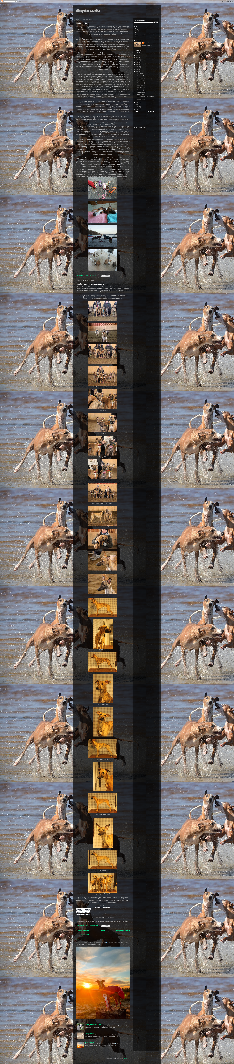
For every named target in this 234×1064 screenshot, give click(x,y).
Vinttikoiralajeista (89, 1033)
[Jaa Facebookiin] (107, 276)
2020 (137, 60)
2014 (137, 102)
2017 (137, 67)
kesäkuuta (140, 85)
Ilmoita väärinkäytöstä (141, 127)
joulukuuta (140, 73)
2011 (137, 109)
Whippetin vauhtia (88, 10)
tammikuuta (140, 99)
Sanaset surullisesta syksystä (93, 1024)
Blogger (126, 1058)
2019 (137, 62)
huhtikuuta (140, 90)
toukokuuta (140, 87)
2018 (137, 64)
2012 (137, 107)
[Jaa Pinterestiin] (109, 276)
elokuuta (139, 80)
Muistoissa (138, 33)
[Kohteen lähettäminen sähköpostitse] (102, 276)
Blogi (136, 29)
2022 (137, 55)
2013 (137, 104)
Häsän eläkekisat (81, 940)
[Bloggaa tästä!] (103, 276)
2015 (137, 71)
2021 (137, 57)
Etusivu (102, 931)
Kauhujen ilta (81, 23)
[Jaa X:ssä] (105, 276)
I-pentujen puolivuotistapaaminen (90, 284)
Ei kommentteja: (94, 275)
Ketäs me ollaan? (140, 35)
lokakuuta (140, 76)
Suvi (145, 42)
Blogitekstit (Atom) (84, 934)
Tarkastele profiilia (147, 45)
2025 (137, 53)
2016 (137, 69)
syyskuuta (140, 78)
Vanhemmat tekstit (123, 931)
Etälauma (137, 37)
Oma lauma (138, 31)
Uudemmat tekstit (82, 931)
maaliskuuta (140, 92)
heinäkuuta (140, 83)
